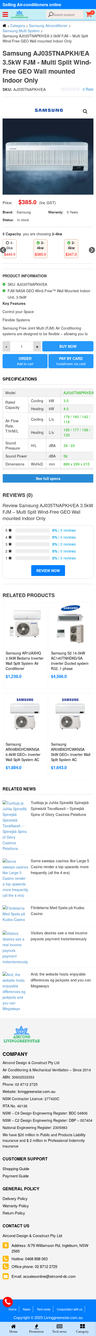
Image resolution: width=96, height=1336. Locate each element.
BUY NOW (68, 346)
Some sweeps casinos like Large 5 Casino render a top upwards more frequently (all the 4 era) (60, 866)
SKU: (7, 89)
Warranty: (55, 212)
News (26, 1309)
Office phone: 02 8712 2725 (34, 1266)
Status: (8, 219)
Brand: (8, 212)
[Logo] (22, 1034)
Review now (48, 570)
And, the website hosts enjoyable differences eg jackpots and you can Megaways (61, 979)
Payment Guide (16, 1175)
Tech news (43, 1309)
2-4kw (11, 245)
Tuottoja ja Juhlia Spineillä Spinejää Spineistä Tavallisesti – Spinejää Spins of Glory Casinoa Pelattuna (60, 808)
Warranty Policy (16, 1205)
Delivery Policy (15, 1198)
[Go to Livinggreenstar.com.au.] (4, 25)
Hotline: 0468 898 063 (30, 1258)
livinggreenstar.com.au (36, 1091)
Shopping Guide (16, 1168)
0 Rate (88, 89)
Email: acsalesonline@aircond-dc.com (44, 1276)
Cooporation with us (69, 1309)
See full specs (48, 478)
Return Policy (14, 1213)
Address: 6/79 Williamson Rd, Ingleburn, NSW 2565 (50, 1248)
